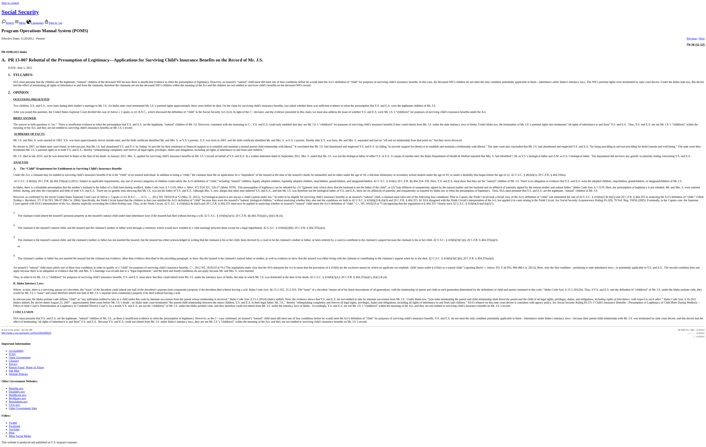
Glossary (14, 360)
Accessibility (16, 350)
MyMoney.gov (17, 398)
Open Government (20, 357)
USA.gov (14, 405)
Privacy (13, 364)
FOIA (12, 354)
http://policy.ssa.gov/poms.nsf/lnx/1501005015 (26, 333)
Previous (692, 38)
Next (702, 38)
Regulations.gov (18, 401)
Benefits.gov (16, 388)
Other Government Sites (23, 408)
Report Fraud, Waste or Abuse (26, 367)
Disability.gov (17, 391)
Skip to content (10, 3)
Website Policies (18, 374)
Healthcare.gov (17, 395)
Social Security (20, 12)
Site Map (14, 370)
